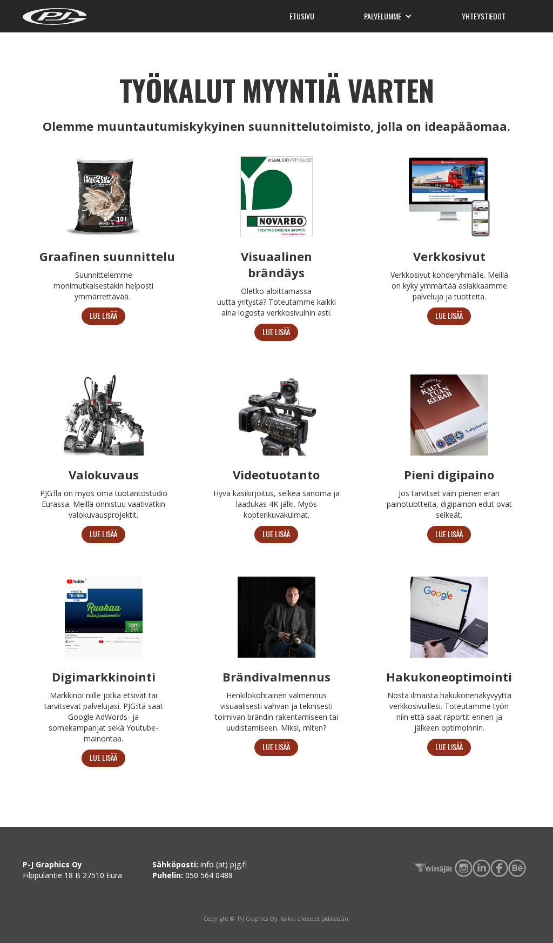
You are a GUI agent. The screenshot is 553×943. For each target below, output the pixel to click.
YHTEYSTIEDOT (483, 16)
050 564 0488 (209, 875)
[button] (388, 16)
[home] (54, 15)
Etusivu (301, 16)
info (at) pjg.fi (223, 864)
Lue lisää (103, 315)
